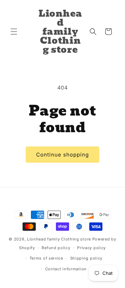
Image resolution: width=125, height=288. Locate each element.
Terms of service (46, 258)
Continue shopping (62, 154)
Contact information (66, 268)
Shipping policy (86, 258)
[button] (14, 31)
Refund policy (56, 247)
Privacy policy (91, 247)
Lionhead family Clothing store (59, 239)
